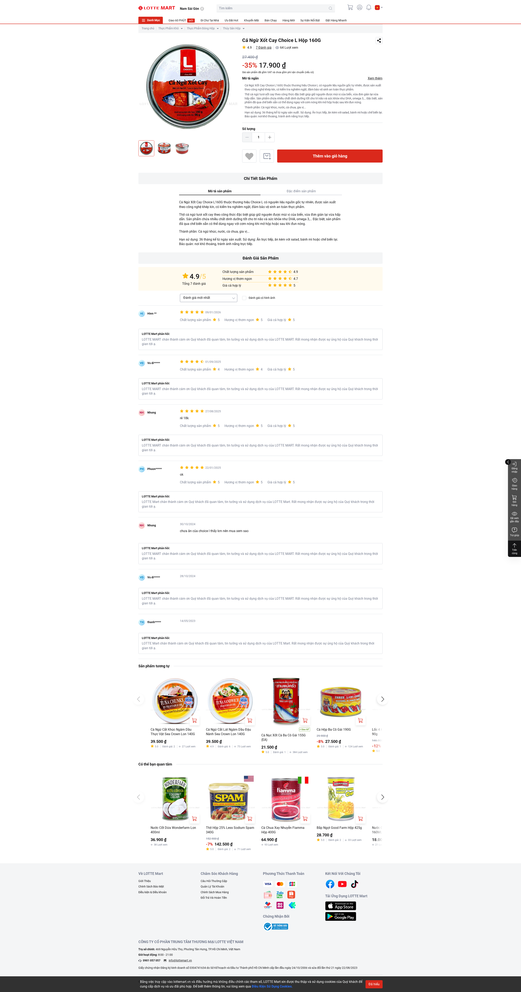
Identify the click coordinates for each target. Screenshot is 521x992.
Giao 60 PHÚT (181, 20)
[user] (360, 7)
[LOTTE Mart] (156, 8)
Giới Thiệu (144, 881)
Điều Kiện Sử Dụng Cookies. (272, 986)
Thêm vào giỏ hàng (330, 156)
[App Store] (340, 906)
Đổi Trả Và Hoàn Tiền (214, 897)
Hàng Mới (288, 20)
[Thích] (249, 156)
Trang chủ (148, 28)
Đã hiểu (374, 984)
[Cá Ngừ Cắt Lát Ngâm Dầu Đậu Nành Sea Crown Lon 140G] (230, 700)
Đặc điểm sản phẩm (301, 191)
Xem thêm (375, 78)
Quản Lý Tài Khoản (212, 886)
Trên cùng (514, 552)
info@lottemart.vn (180, 960)
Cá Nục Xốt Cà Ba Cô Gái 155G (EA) (283, 737)
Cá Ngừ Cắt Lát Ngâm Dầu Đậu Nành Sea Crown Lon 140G (228, 732)
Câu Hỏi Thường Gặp (214, 881)
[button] (379, 7)
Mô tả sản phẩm (220, 191)
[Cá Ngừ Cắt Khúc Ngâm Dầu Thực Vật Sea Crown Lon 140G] (175, 700)
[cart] (350, 7)
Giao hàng (514, 487)
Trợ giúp (514, 535)
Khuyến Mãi (251, 20)
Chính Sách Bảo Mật (151, 886)
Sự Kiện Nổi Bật (310, 20)
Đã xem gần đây (514, 520)
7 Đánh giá (263, 47)
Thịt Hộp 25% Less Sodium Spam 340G (230, 830)
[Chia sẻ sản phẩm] (379, 40)
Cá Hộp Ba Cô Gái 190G (334, 729)
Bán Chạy (271, 20)
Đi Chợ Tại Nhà (210, 20)
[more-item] (380, 20)
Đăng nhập (515, 470)
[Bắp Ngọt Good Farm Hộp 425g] (341, 799)
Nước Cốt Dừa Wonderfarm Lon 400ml (173, 830)
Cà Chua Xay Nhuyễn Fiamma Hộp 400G (282, 830)
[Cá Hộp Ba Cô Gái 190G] (341, 700)
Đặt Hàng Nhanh (336, 20)
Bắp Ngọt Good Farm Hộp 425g (339, 828)
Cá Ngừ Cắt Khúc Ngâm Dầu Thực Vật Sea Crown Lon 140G (173, 732)
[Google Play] (340, 916)
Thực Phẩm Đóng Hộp (201, 28)
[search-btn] (330, 8)
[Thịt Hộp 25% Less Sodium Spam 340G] (230, 799)
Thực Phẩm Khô (168, 28)
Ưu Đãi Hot (231, 20)
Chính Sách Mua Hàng (215, 892)
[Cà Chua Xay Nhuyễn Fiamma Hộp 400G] (285, 799)
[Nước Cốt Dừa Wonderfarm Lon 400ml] (175, 799)
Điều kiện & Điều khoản (152, 892)
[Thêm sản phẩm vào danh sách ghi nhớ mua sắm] (267, 156)
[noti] (369, 7)
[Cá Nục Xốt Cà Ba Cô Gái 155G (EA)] (285, 700)
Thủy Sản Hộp (232, 28)
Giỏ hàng (514, 503)
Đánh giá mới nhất (196, 298)
